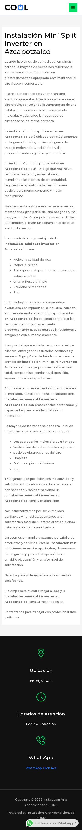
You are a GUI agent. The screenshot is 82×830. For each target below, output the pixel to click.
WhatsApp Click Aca (41, 768)
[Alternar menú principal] (73, 7)
